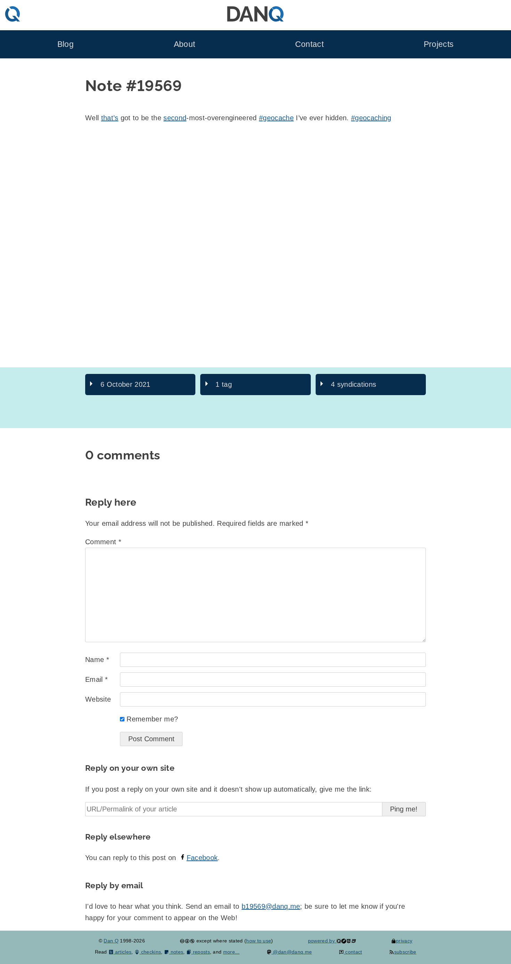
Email (96, 679)
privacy (404, 940)
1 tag (224, 384)
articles (122, 952)
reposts (200, 952)
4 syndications (353, 384)
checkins (150, 952)
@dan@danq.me (291, 952)
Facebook (202, 857)
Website (98, 699)
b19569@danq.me (271, 906)
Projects (439, 44)
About (184, 44)
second (174, 118)
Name (97, 659)
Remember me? (152, 719)
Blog (65, 44)
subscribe (405, 952)
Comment (103, 542)
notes (176, 952)
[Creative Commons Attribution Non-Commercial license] (187, 940)
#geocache (276, 118)
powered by (322, 940)
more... (231, 952)
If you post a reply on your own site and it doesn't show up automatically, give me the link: (228, 789)
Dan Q (111, 940)
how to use (258, 940)
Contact (309, 44)
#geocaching (371, 118)
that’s (110, 118)
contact (353, 952)
